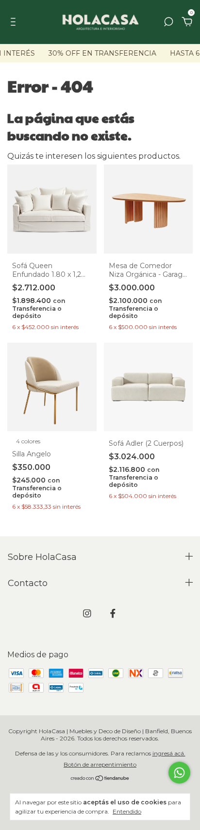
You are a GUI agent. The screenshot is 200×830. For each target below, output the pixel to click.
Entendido (127, 811)
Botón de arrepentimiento (100, 764)
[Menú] (14, 22)
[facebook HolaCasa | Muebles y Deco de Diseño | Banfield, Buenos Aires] (112, 613)
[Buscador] (168, 22)
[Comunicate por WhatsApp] (179, 773)
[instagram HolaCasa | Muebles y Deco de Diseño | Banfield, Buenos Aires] (87, 613)
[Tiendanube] (100, 779)
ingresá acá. (168, 753)
